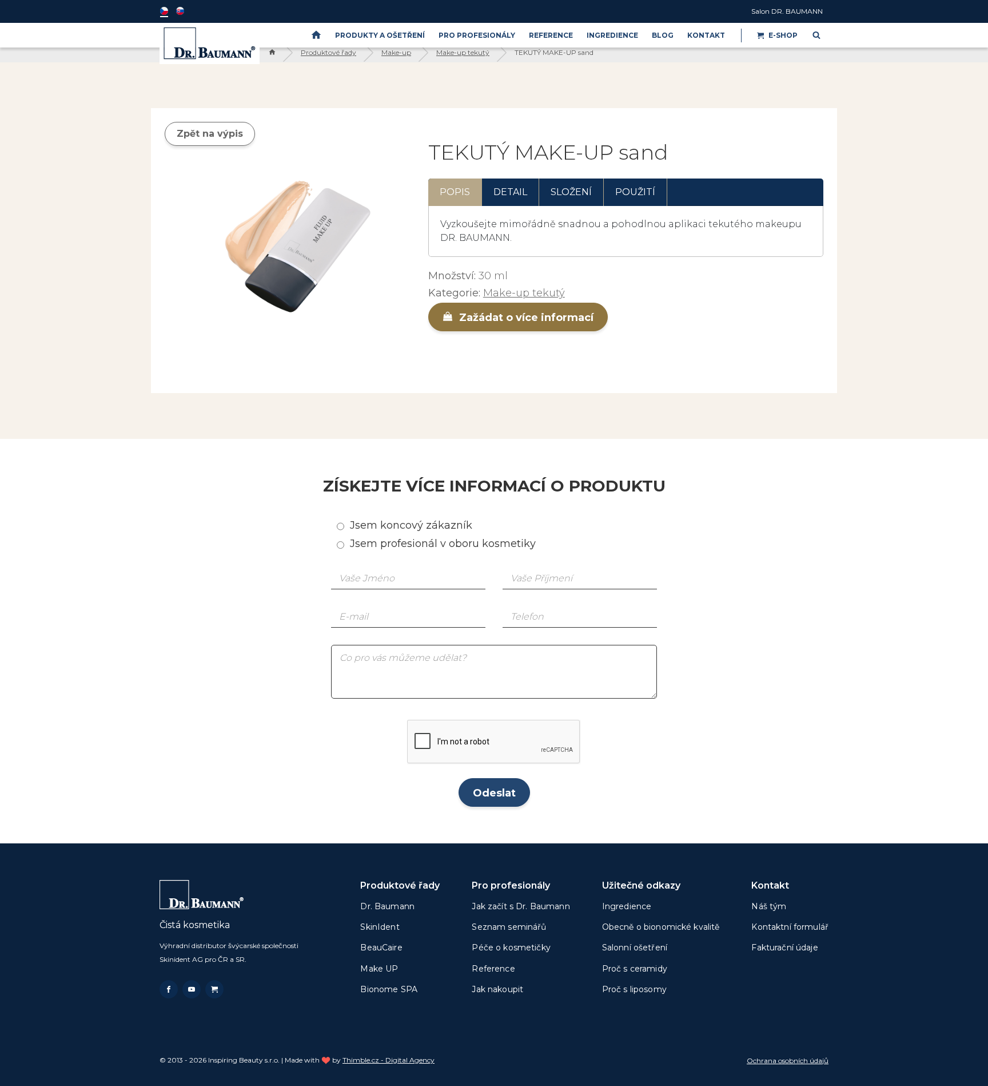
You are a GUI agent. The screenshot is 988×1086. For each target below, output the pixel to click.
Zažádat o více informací (524, 317)
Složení (571, 192)
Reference (551, 35)
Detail (510, 192)
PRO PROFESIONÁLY (477, 35)
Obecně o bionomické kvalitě (661, 927)
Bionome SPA (388, 989)
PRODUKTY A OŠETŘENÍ (380, 35)
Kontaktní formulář (789, 927)
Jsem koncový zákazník (411, 525)
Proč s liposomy (634, 989)
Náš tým (768, 906)
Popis (455, 192)
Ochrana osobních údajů (787, 1060)
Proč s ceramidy (634, 969)
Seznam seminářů (509, 927)
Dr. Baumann (387, 906)
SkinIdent (379, 927)
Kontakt (706, 35)
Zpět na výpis (210, 133)
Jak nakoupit (497, 989)
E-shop (783, 35)
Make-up (396, 52)
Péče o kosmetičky (511, 947)
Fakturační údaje (784, 947)
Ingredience (612, 35)
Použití (635, 192)
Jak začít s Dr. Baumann (520, 906)
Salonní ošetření (634, 947)
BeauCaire (381, 947)
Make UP (379, 969)
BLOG (663, 35)
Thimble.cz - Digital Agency (388, 1060)
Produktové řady (328, 52)
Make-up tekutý (462, 52)
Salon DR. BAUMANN (787, 11)
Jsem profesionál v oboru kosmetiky (443, 543)
